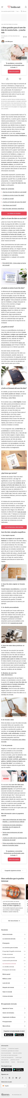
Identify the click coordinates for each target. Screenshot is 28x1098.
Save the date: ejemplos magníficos (13, 208)
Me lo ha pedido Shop (18, 714)
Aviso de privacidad (6, 1053)
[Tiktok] (19, 1077)
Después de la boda (8, 987)
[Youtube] (16, 1077)
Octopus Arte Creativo (17, 382)
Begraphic (21, 579)
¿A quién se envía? (8, 198)
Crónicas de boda (8, 996)
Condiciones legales (13, 1048)
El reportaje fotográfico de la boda (12, 951)
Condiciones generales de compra (10, 1050)
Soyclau (22, 640)
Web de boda (20, 1062)
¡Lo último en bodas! (14, 213)
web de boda (22, 512)
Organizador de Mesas (9, 1017)
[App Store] (6, 1071)
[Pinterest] (9, 1077)
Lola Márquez (9, 41)
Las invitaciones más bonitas (14, 527)
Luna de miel (6, 983)
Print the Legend (19, 467)
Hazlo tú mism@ (7, 992)
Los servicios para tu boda (8, 11)
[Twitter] (6, 1077)
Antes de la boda (7, 934)
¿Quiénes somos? (14, 1059)
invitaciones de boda (19, 291)
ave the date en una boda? (18, 192)
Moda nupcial (6, 974)
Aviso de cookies (17, 1053)
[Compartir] (7, 79)
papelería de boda (16, 623)
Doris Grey (21, 282)
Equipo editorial (5, 1062)
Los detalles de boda (8, 967)
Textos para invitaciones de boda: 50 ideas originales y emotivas (12, 904)
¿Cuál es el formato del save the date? (14, 202)
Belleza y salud (7, 978)
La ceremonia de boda (9, 939)
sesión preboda (14, 617)
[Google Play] (18, 1071)
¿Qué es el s (6, 192)
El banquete (6, 943)
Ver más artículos (13, 921)
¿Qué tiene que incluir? (9, 205)
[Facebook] (2, 1077)
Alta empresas (4, 1059)
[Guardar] (20, 79)
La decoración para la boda (10, 960)
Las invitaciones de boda (9, 24)
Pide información (14, 71)
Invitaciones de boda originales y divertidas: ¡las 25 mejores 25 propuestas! (12, 827)
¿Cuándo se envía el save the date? (13, 195)
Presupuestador (7, 1021)
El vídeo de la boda (8, 954)
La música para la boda (9, 957)
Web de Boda (6, 1026)
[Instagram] (13, 1077)
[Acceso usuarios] (26, 7)
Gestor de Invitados (8, 1013)
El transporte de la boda (9, 970)
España (7, 1085)
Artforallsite (21, 58)
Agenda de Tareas (8, 1008)
